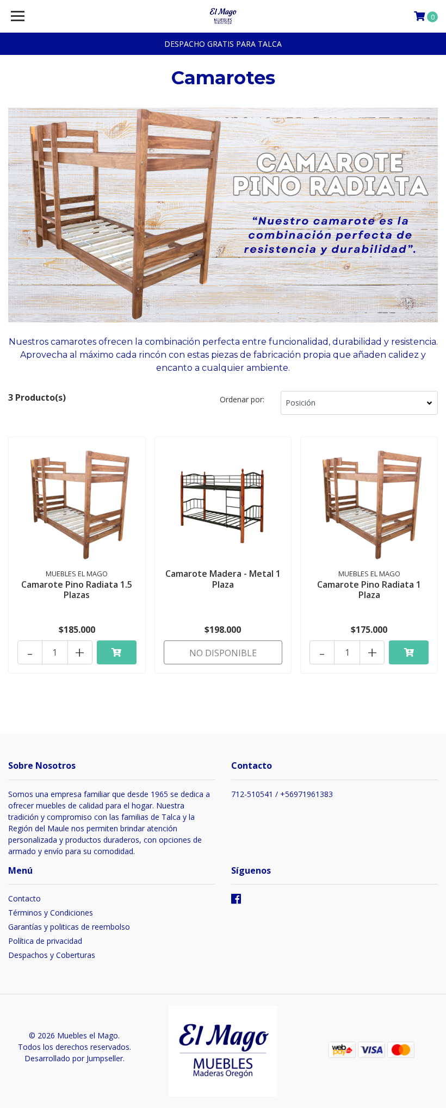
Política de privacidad (45, 941)
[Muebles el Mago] (223, 16)
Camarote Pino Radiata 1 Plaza (369, 589)
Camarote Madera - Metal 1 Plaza (223, 579)
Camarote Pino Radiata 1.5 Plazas (76, 589)
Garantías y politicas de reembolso (69, 927)
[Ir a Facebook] (236, 900)
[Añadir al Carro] (117, 652)
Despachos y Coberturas (51, 955)
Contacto (24, 898)
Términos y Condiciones (50, 912)
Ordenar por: (242, 399)
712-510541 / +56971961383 (282, 794)
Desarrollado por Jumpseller (73, 1058)
